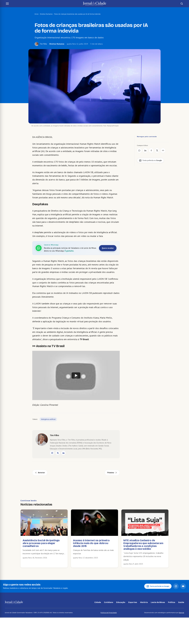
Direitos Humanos (46, 14)
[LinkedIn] (63, 453)
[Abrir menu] (7, 3)
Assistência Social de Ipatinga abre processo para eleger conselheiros (41, 543)
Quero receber (108, 248)
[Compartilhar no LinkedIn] (145, 150)
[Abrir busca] (181, 3)
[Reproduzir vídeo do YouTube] (76, 375)
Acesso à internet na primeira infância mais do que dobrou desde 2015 (91, 543)
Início (36, 14)
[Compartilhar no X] (157, 150)
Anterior (41, 472)
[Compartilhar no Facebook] (151, 150)
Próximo (110, 472)
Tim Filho (43, 44)
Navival (181, 612)
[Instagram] (52, 453)
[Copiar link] (163, 150)
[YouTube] (183, 586)
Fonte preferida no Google (159, 586)
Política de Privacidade (109, 612)
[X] (58, 453)
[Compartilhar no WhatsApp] (139, 150)
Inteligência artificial (48, 419)
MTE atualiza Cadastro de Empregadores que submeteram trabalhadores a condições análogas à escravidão (143, 544)
